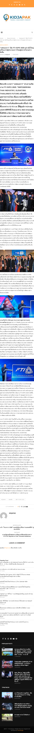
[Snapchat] (22, 5)
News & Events (11, 38)
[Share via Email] (27, 506)
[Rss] (24, 5)
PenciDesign (20, 730)
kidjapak (3, 499)
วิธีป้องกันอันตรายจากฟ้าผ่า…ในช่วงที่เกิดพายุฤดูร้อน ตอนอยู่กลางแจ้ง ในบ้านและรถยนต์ (23, 705)
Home (1, 38)
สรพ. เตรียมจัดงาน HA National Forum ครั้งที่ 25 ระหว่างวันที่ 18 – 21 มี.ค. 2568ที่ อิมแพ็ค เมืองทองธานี (17, 563)
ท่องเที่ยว (11, 499)
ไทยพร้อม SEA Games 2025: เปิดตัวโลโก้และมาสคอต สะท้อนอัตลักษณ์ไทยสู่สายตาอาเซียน (15, 575)
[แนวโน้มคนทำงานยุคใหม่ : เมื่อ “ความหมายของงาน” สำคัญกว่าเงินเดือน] (7, 695)
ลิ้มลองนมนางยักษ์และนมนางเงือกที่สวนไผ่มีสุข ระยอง (15, 608)
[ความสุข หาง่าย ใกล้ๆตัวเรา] (7, 717)
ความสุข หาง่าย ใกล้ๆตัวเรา (22, 715)
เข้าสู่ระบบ (7, 548)
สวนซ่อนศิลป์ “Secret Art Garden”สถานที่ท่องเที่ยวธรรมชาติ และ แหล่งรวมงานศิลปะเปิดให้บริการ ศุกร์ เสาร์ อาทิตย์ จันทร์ (17, 614)
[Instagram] (14, 5)
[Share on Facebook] (21, 506)
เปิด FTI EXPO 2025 (20, 499)
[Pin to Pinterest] (25, 506)
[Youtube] (19, 5)
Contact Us (17, 2)
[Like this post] (19, 506)
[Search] (32, 32)
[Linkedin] (16, 5)
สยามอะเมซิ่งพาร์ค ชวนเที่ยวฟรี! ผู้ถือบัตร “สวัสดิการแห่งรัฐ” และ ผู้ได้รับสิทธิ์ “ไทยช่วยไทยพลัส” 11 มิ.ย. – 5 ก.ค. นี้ (23, 651)
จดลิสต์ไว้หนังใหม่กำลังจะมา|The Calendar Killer (14, 581)
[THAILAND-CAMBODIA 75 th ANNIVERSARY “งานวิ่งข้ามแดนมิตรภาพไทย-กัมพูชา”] (7, 664)
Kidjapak (7, 54)
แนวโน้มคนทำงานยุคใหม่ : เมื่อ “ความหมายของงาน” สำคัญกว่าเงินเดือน (23, 694)
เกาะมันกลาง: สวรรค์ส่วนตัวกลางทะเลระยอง (12, 569)
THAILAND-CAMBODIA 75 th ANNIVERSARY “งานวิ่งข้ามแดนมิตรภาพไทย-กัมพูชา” (23, 663)
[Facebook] (9, 5)
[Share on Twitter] (23, 506)
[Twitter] (11, 5)
